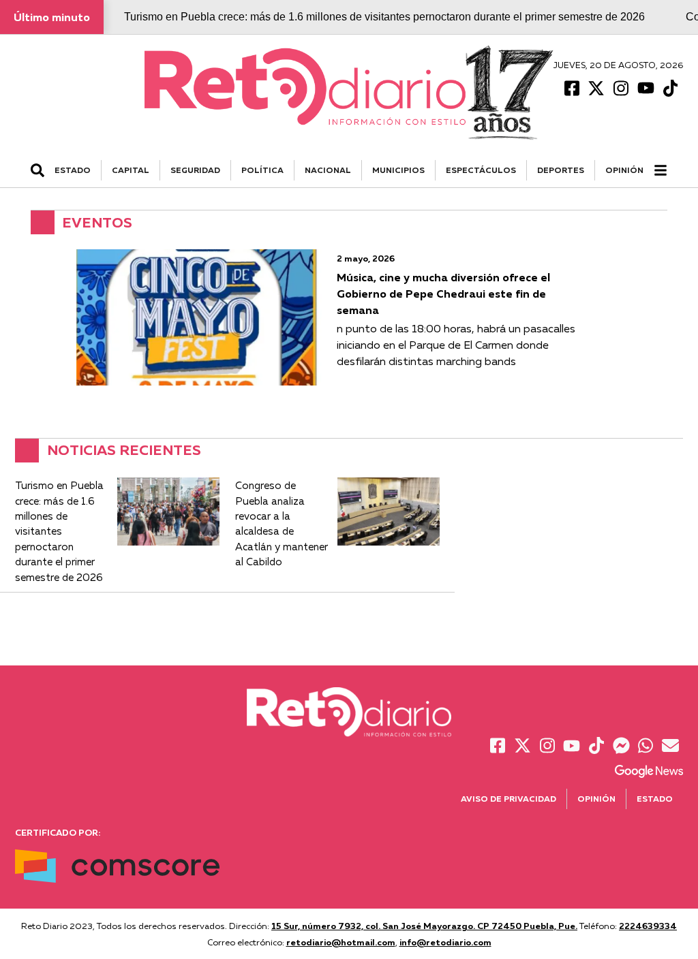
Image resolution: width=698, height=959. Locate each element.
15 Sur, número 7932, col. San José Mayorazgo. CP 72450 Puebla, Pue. (424, 925)
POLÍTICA (262, 170)
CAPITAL (130, 170)
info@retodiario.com (445, 942)
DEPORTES (560, 170)
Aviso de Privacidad (508, 798)
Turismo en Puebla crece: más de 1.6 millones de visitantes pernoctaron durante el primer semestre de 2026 (384, 16)
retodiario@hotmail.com (340, 942)
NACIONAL (328, 170)
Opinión (624, 170)
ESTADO (73, 170)
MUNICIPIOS (398, 170)
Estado (655, 798)
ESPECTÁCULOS (481, 170)
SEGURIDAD (195, 170)
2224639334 (648, 925)
